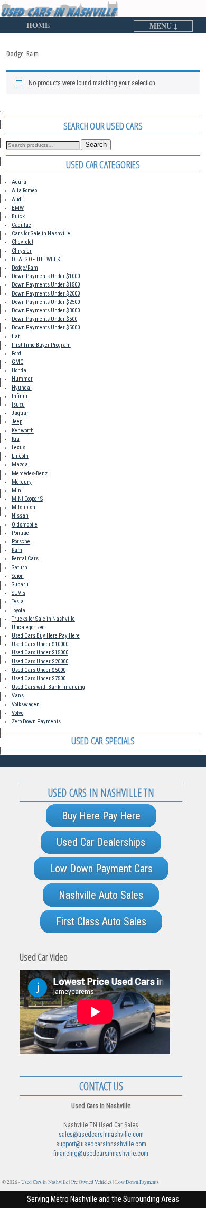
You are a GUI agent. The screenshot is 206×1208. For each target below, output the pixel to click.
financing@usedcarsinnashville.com (100, 1153)
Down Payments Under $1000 (46, 276)
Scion (18, 576)
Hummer (22, 378)
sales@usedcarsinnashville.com (101, 1134)
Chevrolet (22, 241)
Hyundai (22, 387)
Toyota (18, 610)
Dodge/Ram (25, 267)
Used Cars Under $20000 (40, 661)
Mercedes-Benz (30, 473)
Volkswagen (26, 704)
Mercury (22, 481)
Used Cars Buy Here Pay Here (46, 635)
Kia (16, 439)
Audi (17, 199)
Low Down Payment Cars (101, 868)
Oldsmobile (25, 524)
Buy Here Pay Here (101, 815)
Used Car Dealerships (101, 842)
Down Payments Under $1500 (46, 284)
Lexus (18, 447)
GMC (17, 361)
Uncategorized (28, 627)
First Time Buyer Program (41, 345)
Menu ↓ (163, 26)
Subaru (20, 584)
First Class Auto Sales (101, 921)
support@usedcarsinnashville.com (101, 1144)
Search (96, 145)
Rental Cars (25, 558)
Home (38, 25)
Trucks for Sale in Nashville (43, 618)
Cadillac (21, 225)
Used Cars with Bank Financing (48, 687)
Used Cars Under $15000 (40, 652)
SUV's (18, 592)
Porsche (21, 541)
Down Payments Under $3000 (46, 310)
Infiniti (19, 396)
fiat (16, 336)
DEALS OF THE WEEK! (37, 259)
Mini (17, 490)
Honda (19, 370)
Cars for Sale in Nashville (41, 233)
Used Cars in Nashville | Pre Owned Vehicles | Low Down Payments (90, 1181)
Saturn (19, 567)
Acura (19, 182)
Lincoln (20, 456)
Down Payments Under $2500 (46, 302)
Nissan (20, 515)
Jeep (17, 421)
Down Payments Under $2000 (46, 293)
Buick (18, 216)
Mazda (20, 464)
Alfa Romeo (24, 190)
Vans (18, 695)
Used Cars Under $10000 (40, 644)
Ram (17, 550)
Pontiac (20, 533)
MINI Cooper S (27, 498)
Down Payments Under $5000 (46, 327)
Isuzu (18, 404)
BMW (18, 208)
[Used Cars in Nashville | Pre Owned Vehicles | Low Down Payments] (103, 8)
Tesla (18, 601)
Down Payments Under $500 (44, 319)
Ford (16, 353)
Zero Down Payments (36, 721)
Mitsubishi (24, 507)
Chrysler (22, 250)
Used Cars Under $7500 (38, 678)
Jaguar (20, 413)
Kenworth (23, 430)
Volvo (17, 712)
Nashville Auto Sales (101, 895)
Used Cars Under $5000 (38, 670)
